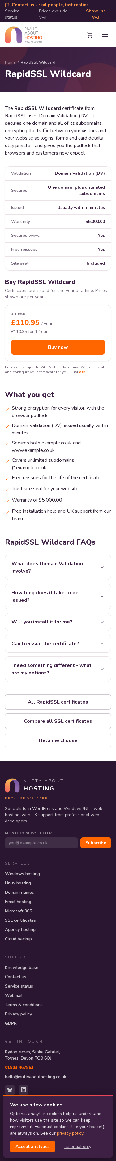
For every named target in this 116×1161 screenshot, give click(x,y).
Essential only (77, 1147)
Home (10, 62)
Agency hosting (20, 930)
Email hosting (18, 902)
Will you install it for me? (41, 622)
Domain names (19, 892)
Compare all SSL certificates (58, 721)
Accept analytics (32, 1147)
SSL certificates (20, 920)
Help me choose (58, 740)
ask (82, 372)
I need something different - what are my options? (51, 669)
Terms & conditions (24, 1005)
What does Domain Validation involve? (47, 567)
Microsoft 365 (18, 911)
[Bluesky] (10, 1090)
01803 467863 (19, 1067)
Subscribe (95, 843)
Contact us (15, 977)
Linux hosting (18, 883)
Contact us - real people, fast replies (50, 5)
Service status (12, 14)
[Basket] (89, 34)
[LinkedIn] (23, 1090)
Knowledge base (21, 967)
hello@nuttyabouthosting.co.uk (35, 1077)
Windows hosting (22, 874)
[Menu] (105, 35)
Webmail (14, 995)
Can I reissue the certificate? (45, 643)
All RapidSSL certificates (58, 702)
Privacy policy (18, 1014)
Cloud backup (18, 939)
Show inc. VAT (96, 14)
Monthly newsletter (28, 832)
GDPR (11, 1023)
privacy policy (70, 1133)
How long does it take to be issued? (45, 596)
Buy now (58, 347)
